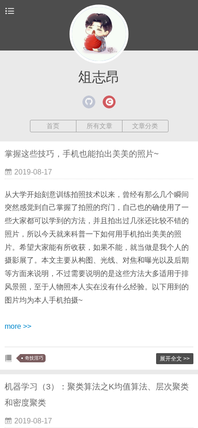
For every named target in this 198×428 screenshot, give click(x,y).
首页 (53, 126)
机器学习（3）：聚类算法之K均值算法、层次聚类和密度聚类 (97, 394)
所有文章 (99, 126)
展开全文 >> (175, 358)
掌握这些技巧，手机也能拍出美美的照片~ (82, 153)
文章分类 (145, 126)
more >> (18, 326)
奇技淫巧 (34, 357)
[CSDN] (109, 102)
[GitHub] (88, 102)
